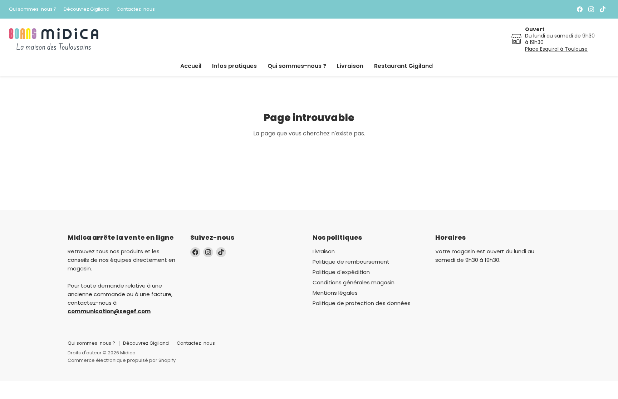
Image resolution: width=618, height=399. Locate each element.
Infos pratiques (234, 66)
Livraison (350, 66)
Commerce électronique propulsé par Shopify (122, 360)
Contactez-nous (136, 9)
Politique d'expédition (341, 272)
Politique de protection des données (362, 303)
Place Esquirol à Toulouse (556, 49)
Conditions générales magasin (353, 282)
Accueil (190, 66)
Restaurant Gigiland (403, 66)
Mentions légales (335, 292)
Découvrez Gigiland (86, 9)
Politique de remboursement (351, 261)
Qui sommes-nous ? (33, 9)
